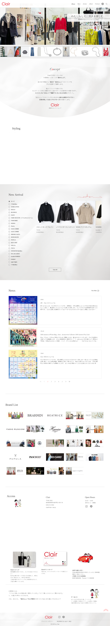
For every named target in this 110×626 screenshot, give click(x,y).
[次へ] (106, 24)
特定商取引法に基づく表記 (64, 621)
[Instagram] (86, 506)
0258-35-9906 (50, 505)
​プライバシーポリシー (47, 621)
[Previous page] (44, 381)
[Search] (106, 4)
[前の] (3, 24)
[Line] (102, 3)
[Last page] (69, 381)
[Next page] (65, 381)
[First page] (40, 381)
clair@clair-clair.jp (51, 507)
